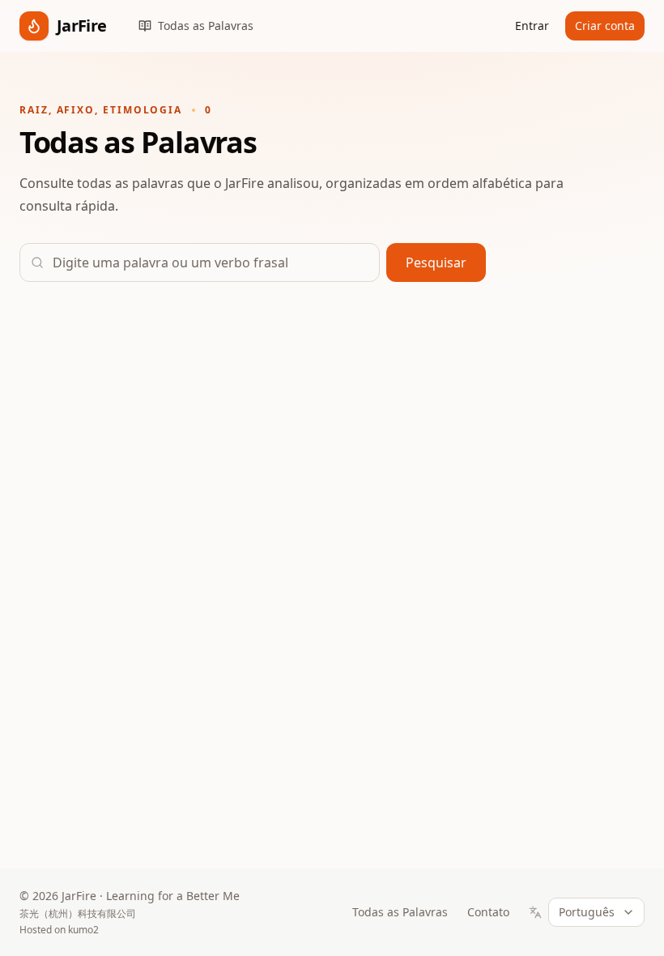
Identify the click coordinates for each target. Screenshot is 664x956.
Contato (488, 912)
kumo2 (83, 930)
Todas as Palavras (400, 912)
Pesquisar (436, 262)
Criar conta (605, 25)
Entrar (532, 25)
